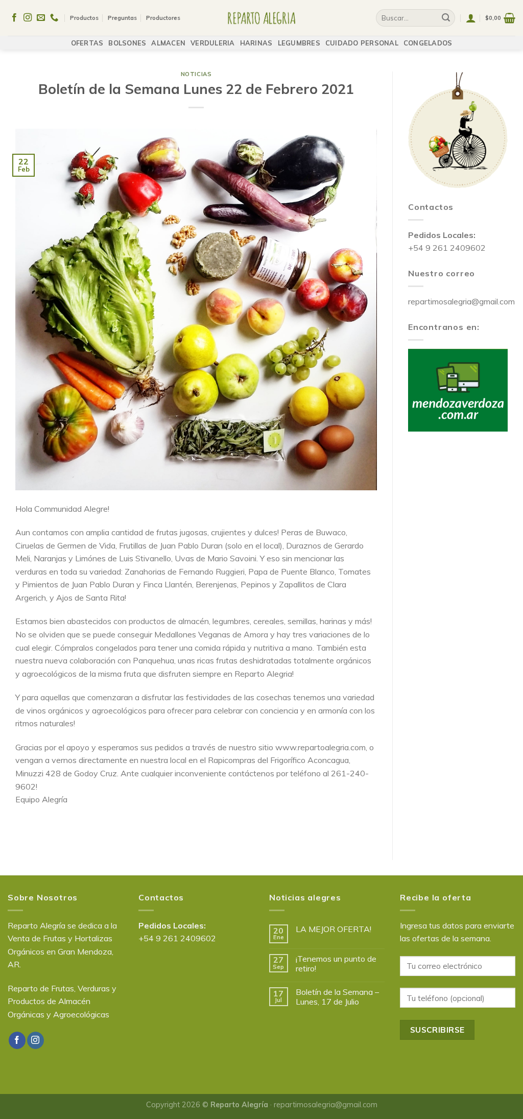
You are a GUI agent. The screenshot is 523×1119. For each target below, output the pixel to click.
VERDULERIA (213, 43)
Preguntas (122, 17)
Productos (84, 17)
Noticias (196, 74)
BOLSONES (127, 43)
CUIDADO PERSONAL (361, 43)
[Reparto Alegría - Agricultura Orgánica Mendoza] (262, 18)
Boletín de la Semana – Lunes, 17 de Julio (337, 997)
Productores (163, 17)
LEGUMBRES (299, 43)
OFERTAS (87, 43)
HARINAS (256, 43)
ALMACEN (168, 43)
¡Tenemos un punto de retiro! (336, 963)
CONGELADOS (428, 43)
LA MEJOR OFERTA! (333, 929)
